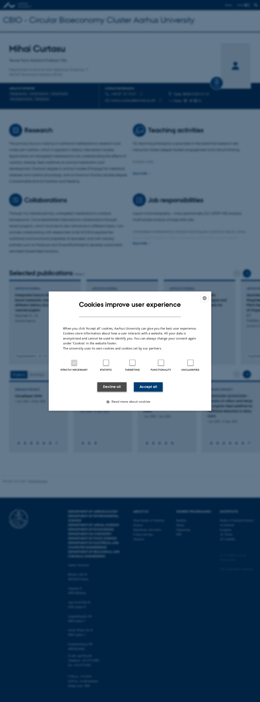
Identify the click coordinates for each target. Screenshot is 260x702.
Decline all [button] (112, 387)
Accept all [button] (148, 387)
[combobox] (205, 298)
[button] (130, 401)
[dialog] (130, 351)
